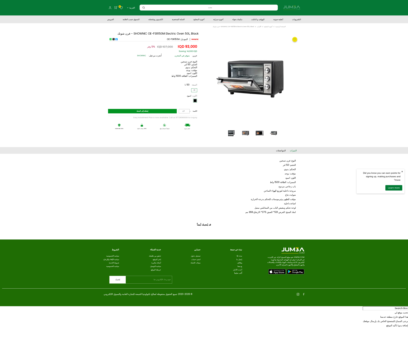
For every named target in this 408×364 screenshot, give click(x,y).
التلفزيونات (296, 19)
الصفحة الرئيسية (280, 27)
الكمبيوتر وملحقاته (155, 19)
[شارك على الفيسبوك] (116, 39)
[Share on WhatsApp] (110, 39)
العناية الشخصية (178, 19)
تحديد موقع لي (401, 312)
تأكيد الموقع (391, 325)
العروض (110, 19)
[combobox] (210, 7)
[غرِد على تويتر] (113, 39)
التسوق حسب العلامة (131, 19)
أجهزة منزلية (218, 19)
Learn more (394, 187)
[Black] (195, 100)
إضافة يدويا (403, 325)
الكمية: (195, 111)
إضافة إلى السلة (142, 111)
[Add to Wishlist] (294, 39)
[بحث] (143, 7)
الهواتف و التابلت (257, 19)
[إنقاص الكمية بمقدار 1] (187, 111)
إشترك (117, 279)
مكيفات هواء (237, 19)
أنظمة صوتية (278, 19)
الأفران (259, 27)
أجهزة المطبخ (198, 19)
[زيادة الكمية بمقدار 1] (180, 111)
